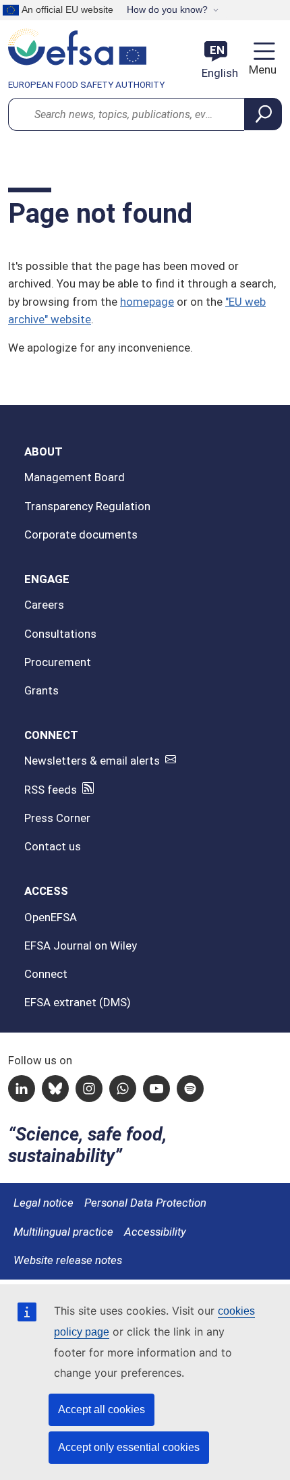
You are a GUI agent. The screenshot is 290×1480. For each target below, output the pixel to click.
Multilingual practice (63, 1231)
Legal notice (43, 1202)
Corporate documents (81, 534)
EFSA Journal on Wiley (80, 945)
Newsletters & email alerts (92, 760)
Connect (45, 974)
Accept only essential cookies (129, 1447)
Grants (41, 690)
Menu (261, 69)
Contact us (52, 846)
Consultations (60, 633)
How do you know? (167, 9)
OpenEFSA (50, 917)
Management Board (74, 477)
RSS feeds (50, 789)
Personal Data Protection (145, 1202)
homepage (147, 301)
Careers (44, 604)
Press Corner (57, 818)
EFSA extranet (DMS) (77, 1002)
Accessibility (155, 1231)
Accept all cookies (101, 1409)
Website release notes (67, 1260)
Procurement (57, 662)
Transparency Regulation (87, 506)
